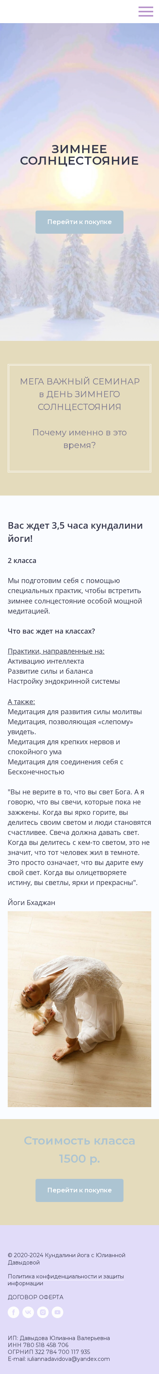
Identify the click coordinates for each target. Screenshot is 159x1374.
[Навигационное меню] (146, 12)
